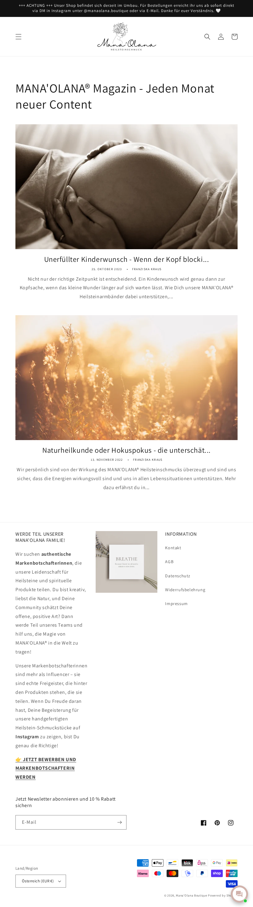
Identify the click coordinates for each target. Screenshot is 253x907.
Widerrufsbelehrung (185, 589)
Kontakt (173, 547)
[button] (18, 36)
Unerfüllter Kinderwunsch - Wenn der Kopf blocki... (126, 259)
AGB (169, 561)
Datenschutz (177, 576)
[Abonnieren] (119, 822)
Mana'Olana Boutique (191, 895)
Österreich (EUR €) (38, 881)
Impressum (176, 603)
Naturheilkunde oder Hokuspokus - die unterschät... (126, 450)
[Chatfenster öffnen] (239, 894)
